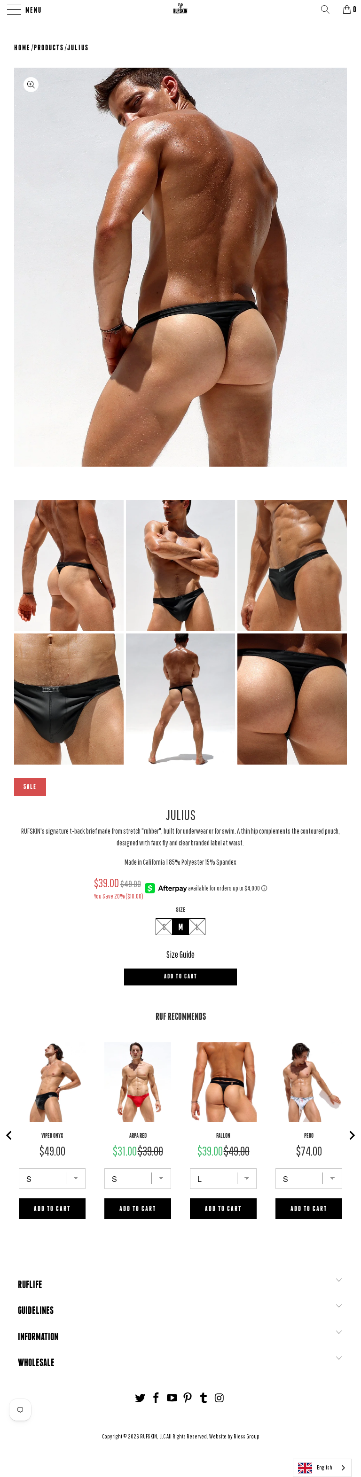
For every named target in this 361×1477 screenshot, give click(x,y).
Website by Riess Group (234, 1436)
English (324, 1467)
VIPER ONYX (52, 1136)
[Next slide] (351, 1135)
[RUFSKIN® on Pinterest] (188, 1398)
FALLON (223, 1136)
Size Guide (180, 954)
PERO (309, 1136)
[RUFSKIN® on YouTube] (172, 1398)
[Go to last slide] (9, 1135)
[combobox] (322, 1468)
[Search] (328, 9)
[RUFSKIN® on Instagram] (219, 1398)
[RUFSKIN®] (180, 9)
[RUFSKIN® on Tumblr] (204, 1398)
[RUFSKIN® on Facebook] (156, 1398)
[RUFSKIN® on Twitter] (140, 1398)
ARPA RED (138, 1136)
